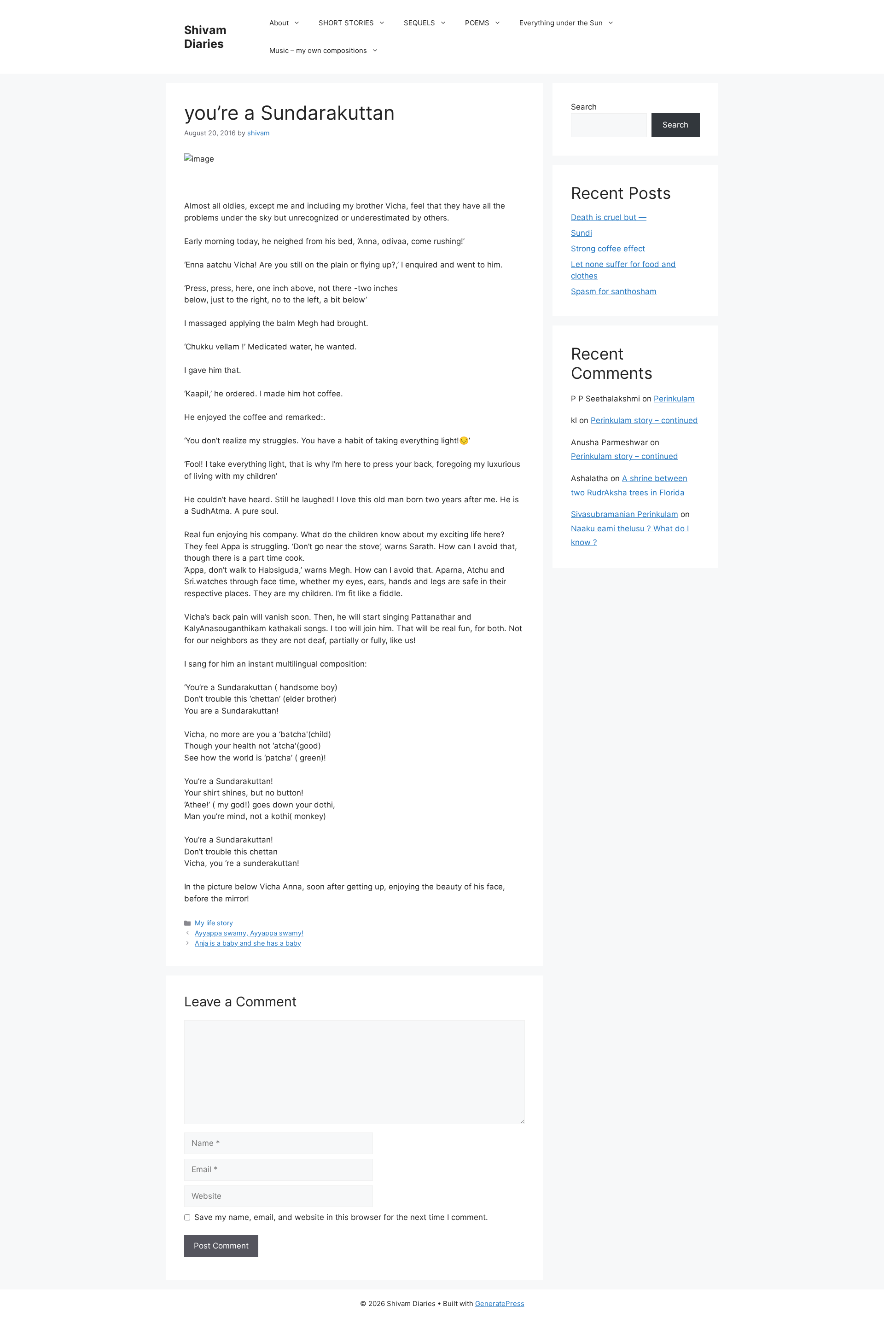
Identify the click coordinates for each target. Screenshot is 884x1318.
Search (584, 106)
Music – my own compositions (318, 50)
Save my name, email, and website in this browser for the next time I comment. (341, 1217)
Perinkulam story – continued (644, 420)
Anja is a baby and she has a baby (248, 943)
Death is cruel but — (608, 217)
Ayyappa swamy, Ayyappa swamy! (249, 933)
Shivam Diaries (205, 37)
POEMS (477, 22)
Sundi (581, 233)
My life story (214, 923)
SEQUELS (419, 22)
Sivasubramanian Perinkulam (624, 514)
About (279, 22)
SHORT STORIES (346, 22)
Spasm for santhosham (614, 291)
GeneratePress (499, 1303)
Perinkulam (674, 398)
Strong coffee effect (608, 248)
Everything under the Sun (561, 22)
